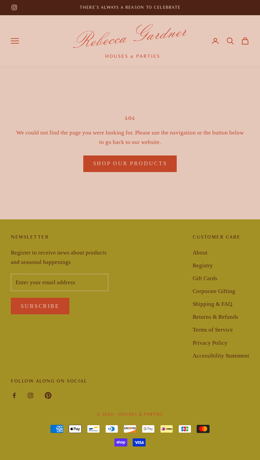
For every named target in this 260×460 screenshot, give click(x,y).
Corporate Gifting (214, 291)
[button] (230, 41)
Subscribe (40, 306)
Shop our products (130, 163)
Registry (203, 265)
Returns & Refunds (215, 317)
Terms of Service (213, 329)
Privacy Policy (210, 343)
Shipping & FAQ (212, 304)
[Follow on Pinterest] (48, 395)
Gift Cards (205, 278)
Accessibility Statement (221, 356)
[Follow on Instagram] (14, 7)
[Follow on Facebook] (14, 395)
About (200, 252)
